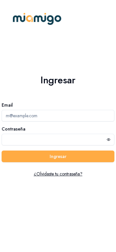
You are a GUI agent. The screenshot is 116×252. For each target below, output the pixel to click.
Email (7, 105)
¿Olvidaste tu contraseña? (58, 174)
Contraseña (13, 129)
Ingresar (58, 156)
